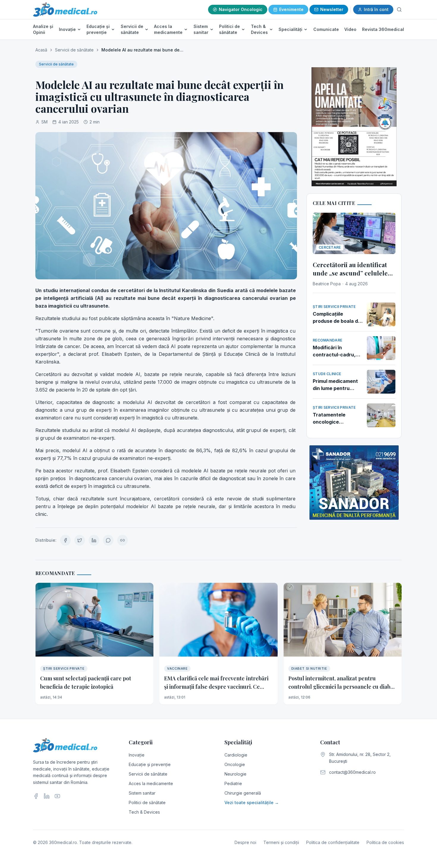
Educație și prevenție (98, 29)
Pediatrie (233, 783)
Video (350, 29)
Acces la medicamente (168, 29)
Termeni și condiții (281, 842)
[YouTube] (57, 796)
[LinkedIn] (47, 796)
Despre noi (245, 842)
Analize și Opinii (43, 29)
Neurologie (235, 773)
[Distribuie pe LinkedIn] (94, 540)
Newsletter (331, 9)
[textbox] (166, 402)
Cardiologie (235, 754)
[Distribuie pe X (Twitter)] (79, 540)
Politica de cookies (385, 842)
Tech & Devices (259, 29)
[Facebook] (36, 796)
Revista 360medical (383, 29)
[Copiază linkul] (122, 540)
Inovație (67, 29)
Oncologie (234, 764)
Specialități (290, 29)
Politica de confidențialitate (332, 842)
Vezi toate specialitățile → (251, 802)
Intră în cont (376, 9)
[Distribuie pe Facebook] (65, 540)
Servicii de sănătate (132, 29)
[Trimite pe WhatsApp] (108, 540)
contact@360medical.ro (352, 772)
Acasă (41, 49)
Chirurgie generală (242, 793)
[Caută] (399, 9)
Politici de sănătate (229, 29)
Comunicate (326, 29)
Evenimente (291, 9)
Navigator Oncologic (240, 9)
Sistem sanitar (201, 29)
